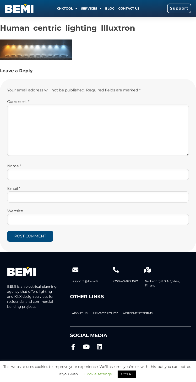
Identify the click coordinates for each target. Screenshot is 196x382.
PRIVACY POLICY (105, 313)
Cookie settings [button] (98, 374)
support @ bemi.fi (85, 281)
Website (15, 211)
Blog (109, 8)
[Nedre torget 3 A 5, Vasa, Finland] (148, 270)
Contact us (128, 8)
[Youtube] (86, 347)
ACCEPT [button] (126, 374)
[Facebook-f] (73, 347)
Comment (18, 101)
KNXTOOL (65, 8)
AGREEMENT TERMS (137, 313)
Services (89, 8)
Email (13, 188)
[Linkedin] (99, 347)
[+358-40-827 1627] (116, 270)
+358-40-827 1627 (125, 281)
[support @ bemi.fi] (75, 270)
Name (14, 166)
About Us (79, 313)
